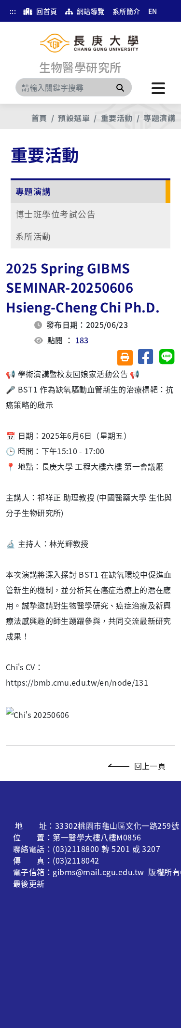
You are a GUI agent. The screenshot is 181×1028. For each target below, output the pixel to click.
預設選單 (74, 117)
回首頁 (46, 11)
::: (13, 11)
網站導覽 (89, 11)
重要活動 (117, 117)
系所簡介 (126, 11)
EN (152, 11)
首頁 (39, 117)
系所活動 (33, 236)
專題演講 (159, 117)
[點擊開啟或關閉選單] (158, 87)
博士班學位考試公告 (55, 214)
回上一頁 (150, 765)
